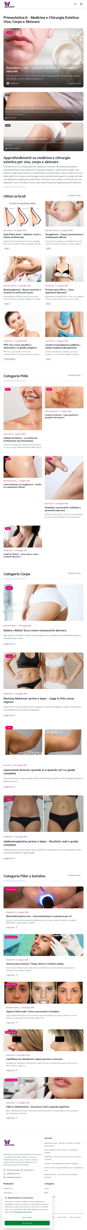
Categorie (49, 1183)
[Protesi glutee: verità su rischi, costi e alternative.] (44, 136)
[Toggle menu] (81, 4)
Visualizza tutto (74, 195)
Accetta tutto (27, 1223)
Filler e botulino (10, 359)
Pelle (9, 32)
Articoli (48, 1138)
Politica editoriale (75, 1217)
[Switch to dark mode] (75, 4)
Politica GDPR (61, 1217)
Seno (6, 248)
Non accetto (27, 1217)
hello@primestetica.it (14, 1177)
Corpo (8, 125)
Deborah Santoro (51, 230)
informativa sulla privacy (23, 1212)
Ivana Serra (8, 230)
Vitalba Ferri (8, 341)
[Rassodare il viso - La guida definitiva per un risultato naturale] (44, 57)
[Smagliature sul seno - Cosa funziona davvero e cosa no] (44, 106)
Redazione (9, 1183)
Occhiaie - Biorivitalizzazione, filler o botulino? (61, 1164)
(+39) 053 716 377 (13, 1174)
